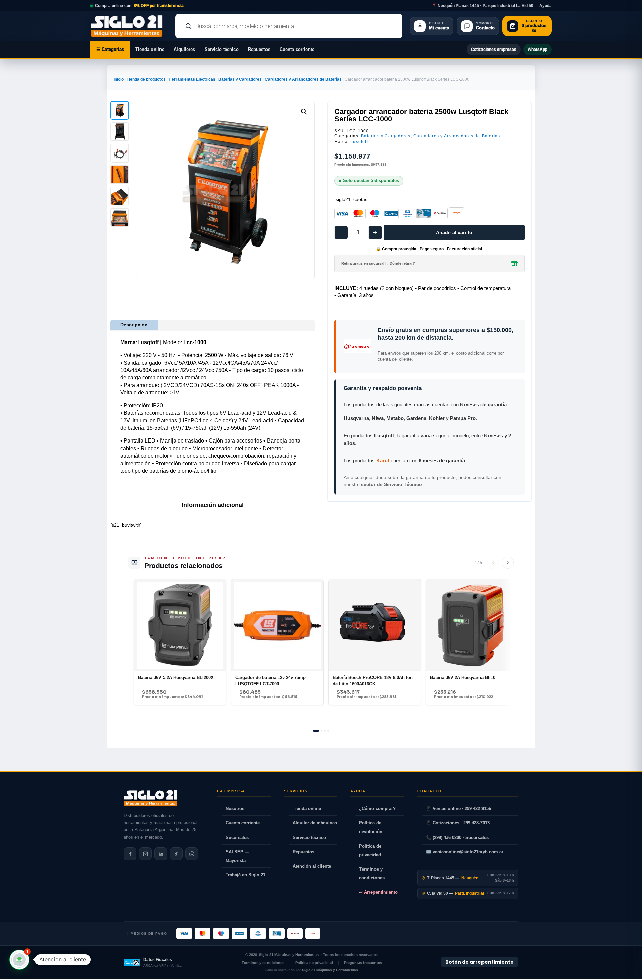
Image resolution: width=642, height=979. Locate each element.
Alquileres (184, 49)
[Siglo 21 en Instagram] (145, 853)
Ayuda (545, 5)
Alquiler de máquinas (315, 822)
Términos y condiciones (372, 873)
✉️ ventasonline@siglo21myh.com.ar (464, 851)
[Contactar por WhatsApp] (191, 853)
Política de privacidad (370, 850)
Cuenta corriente (297, 49)
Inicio (119, 79)
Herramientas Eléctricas (192, 79)
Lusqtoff (359, 141)
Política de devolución (370, 827)
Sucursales (237, 837)
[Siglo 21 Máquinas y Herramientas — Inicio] (150, 798)
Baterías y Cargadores (240, 79)
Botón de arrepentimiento (479, 962)
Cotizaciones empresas (493, 49)
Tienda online (150, 49)
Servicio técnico (222, 49)
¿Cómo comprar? (377, 808)
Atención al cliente (312, 866)
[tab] (316, 731)
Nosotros (235, 808)
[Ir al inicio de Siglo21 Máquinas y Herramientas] (129, 26)
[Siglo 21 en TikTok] (176, 853)
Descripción (134, 324)
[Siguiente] (508, 563)
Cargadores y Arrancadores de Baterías (303, 79)
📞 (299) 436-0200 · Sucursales (457, 837)
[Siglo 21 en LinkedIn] (160, 853)
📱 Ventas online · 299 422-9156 (458, 808)
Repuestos (259, 49)
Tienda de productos (146, 79)
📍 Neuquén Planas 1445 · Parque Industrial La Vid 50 (482, 5)
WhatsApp (537, 49)
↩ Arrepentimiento (378, 892)
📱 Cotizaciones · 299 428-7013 (458, 822)
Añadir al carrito (454, 232)
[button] (304, 112)
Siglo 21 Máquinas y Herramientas (289, 955)
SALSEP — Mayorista (237, 856)
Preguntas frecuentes (363, 963)
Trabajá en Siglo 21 (245, 874)
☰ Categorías (110, 49)
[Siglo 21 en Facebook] (130, 853)
